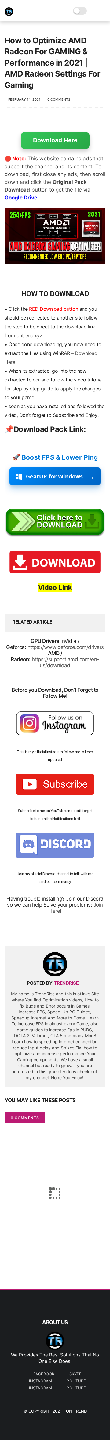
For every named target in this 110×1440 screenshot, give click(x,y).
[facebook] (10, 931)
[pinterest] (46, 931)
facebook (43, 1373)
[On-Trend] (9, 14)
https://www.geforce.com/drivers (66, 647)
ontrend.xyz (29, 335)
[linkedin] (58, 931)
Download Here (55, 140)
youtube (76, 1380)
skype (75, 1373)
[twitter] (22, 931)
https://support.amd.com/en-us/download (65, 662)
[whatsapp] (34, 931)
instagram (40, 1380)
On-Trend (76, 1411)
